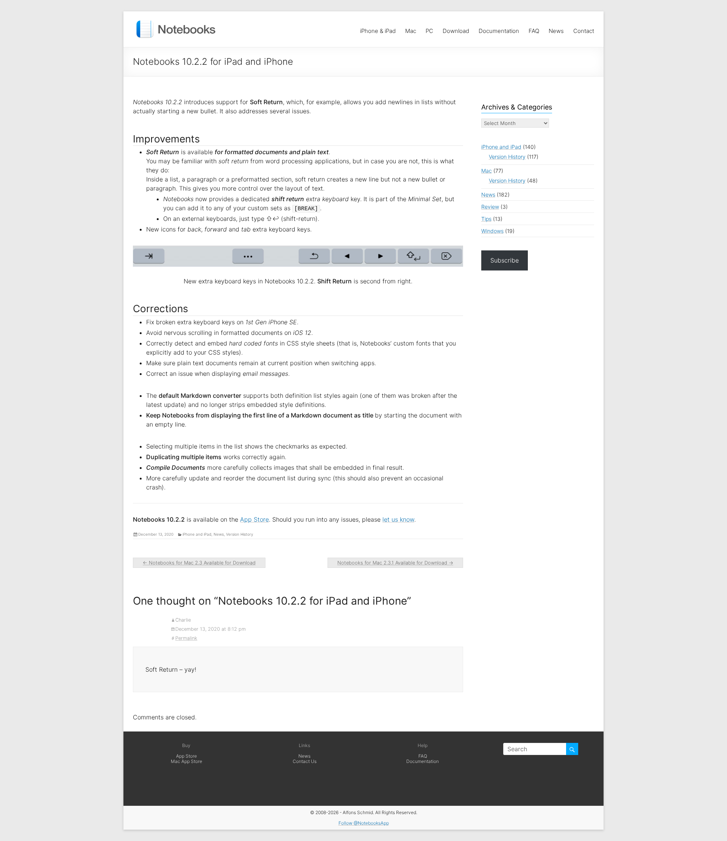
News (556, 28)
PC (429, 28)
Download (456, 28)
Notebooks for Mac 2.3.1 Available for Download (395, 563)
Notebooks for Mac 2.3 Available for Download (199, 563)
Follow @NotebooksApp (364, 823)
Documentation (499, 28)
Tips (486, 219)
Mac (410, 28)
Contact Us (305, 761)
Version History (239, 534)
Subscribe (504, 260)
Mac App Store (186, 761)
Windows (492, 231)
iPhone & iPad (378, 28)
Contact (583, 28)
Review (490, 206)
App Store (254, 519)
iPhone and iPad (197, 534)
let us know (398, 519)
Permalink (186, 638)
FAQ (534, 28)
